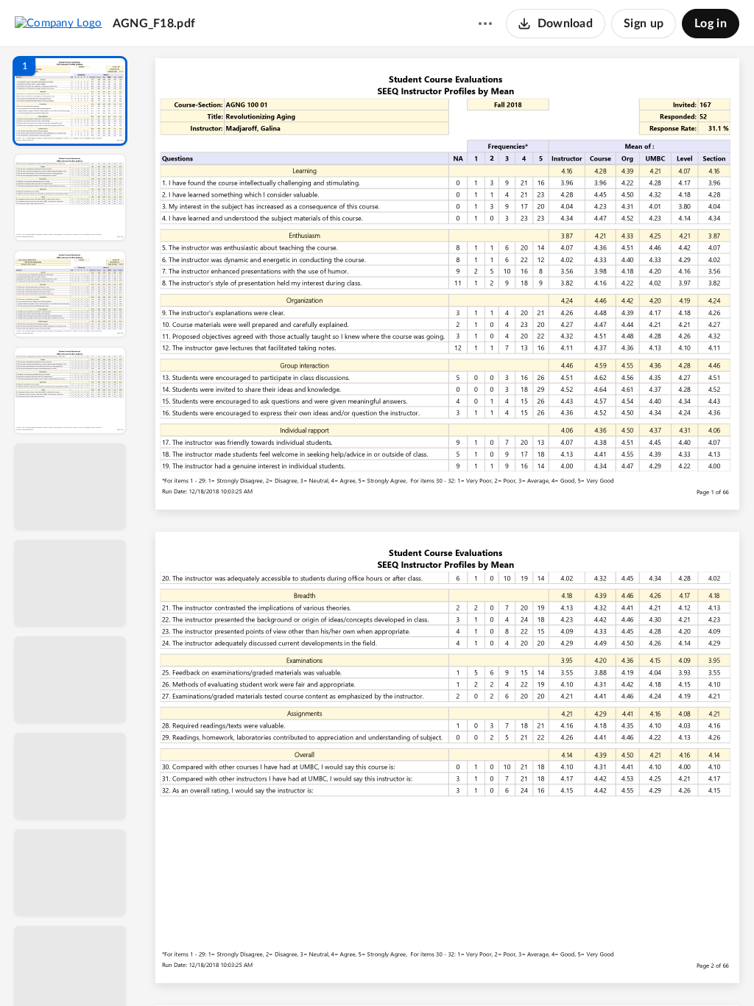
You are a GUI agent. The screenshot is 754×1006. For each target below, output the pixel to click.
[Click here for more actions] (485, 23)
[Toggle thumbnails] (312, 970)
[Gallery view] (556, 970)
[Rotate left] (528, 970)
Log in (710, 23)
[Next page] (418, 970)
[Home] (58, 22)
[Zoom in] (499, 970)
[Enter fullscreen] (583, 970)
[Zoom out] (449, 970)
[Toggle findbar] (338, 970)
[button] (70, 101)
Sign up (643, 23)
